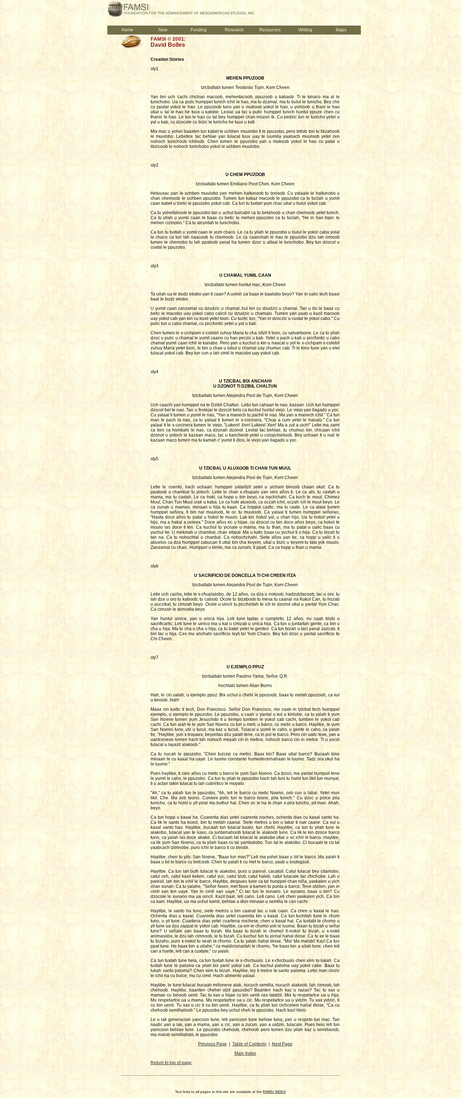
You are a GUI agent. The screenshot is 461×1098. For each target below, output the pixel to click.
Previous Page (212, 1044)
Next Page (282, 1044)
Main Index (245, 1053)
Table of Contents (249, 1044)
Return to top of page (171, 1062)
